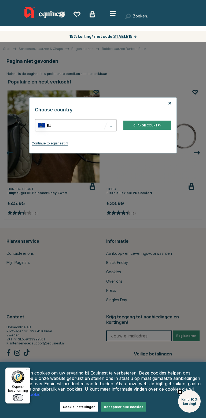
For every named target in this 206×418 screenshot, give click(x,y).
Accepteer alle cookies (123, 407)
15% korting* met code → (103, 36)
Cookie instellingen (79, 407)
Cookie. (34, 394)
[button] (189, 401)
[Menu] (27, 371)
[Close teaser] (180, 392)
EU (49, 125)
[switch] (18, 397)
